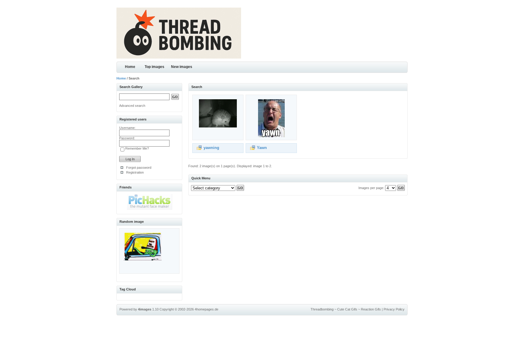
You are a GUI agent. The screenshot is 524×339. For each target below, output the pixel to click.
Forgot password (138, 167)
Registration (135, 172)
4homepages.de (206, 309)
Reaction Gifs (371, 309)
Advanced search (132, 105)
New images (181, 67)
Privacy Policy (394, 309)
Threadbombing (322, 309)
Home (130, 67)
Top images (154, 67)
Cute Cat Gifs (347, 309)
